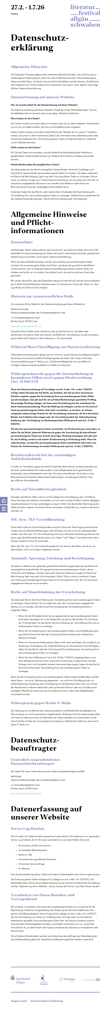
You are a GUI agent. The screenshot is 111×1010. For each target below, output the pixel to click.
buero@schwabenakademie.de (26, 326)
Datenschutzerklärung (47, 1001)
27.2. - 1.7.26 (28, 8)
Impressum (19, 1001)
